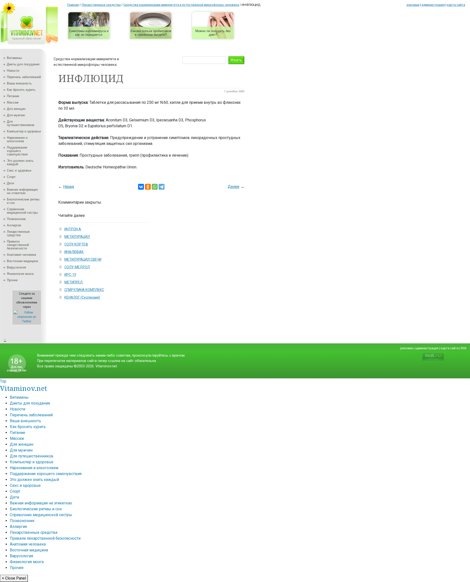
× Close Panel (14, 578)
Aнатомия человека (21, 254)
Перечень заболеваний (24, 77)
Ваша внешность (19, 83)
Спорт (11, 177)
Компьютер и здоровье (24, 131)
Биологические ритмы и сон (23, 201)
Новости (13, 70)
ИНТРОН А (72, 229)
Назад (68, 186)
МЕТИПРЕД (73, 282)
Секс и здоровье (19, 170)
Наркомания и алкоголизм (17, 139)
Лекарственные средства (18, 233)
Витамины (14, 58)
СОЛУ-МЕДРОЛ (77, 267)
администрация (433, 5)
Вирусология (16, 267)
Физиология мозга (20, 274)
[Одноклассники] (148, 187)
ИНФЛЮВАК (74, 252)
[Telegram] (161, 187)
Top (3, 381)
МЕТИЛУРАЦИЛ (77, 237)
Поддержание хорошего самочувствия (17, 151)
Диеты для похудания (23, 64)
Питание (13, 96)
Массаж (13, 102)
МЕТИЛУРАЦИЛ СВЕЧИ (82, 259)
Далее (233, 186)
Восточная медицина (22, 261)
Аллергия (14, 225)
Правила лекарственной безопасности (18, 245)
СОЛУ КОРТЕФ (76, 244)
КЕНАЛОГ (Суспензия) (82, 297)
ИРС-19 (70, 275)
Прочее (12, 280)
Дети (10, 183)
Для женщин (16, 109)
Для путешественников (20, 123)
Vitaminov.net (23, 388)
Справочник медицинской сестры (22, 210)
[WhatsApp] (155, 187)
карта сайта (456, 5)
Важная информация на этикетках (22, 191)
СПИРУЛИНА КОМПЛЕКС (84, 290)
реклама (413, 5)
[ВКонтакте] (141, 187)
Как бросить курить (21, 90)
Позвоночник (16, 219)
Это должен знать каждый (20, 162)
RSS (463, 348)
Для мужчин (16, 115)
